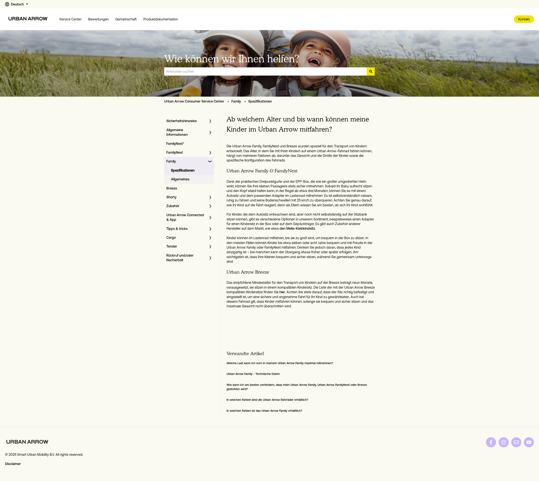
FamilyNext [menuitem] (174, 152)
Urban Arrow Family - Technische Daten (253, 374)
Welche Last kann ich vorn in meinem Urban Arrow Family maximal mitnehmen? (280, 363)
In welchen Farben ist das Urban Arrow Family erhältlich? (264, 410)
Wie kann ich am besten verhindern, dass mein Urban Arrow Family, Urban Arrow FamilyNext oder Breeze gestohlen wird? (297, 387)
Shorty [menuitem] (171, 197)
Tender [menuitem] (171, 246)
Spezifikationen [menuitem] (183, 170)
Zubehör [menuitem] (172, 206)
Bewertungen (98, 19)
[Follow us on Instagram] (504, 442)
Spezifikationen (260, 101)
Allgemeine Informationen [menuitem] (177, 132)
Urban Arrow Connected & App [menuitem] (185, 217)
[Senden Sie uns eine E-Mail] (516, 442)
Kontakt (524, 19)
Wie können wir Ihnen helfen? (231, 59)
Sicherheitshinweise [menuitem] (181, 121)
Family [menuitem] (171, 161)
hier (282, 292)
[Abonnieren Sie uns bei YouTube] (529, 442)
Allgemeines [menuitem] (180, 179)
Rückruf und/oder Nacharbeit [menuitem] (179, 257)
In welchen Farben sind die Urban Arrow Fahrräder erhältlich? (267, 399)
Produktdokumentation (160, 19)
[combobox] (265, 71)
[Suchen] (371, 71)
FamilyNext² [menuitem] (175, 143)
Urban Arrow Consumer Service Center (194, 101)
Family (236, 101)
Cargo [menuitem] (171, 237)
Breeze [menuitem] (171, 188)
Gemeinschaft (126, 19)
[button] (210, 121)
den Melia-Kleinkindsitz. (298, 228)
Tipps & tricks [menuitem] (177, 229)
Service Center (70, 19)
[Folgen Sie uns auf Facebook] (491, 442)
